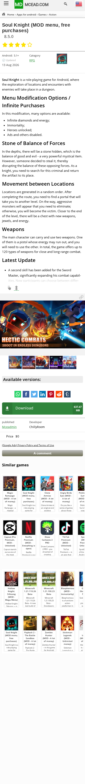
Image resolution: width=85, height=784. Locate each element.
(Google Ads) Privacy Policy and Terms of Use (28, 445)
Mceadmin (9, 427)
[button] (81, 297)
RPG (32, 60)
